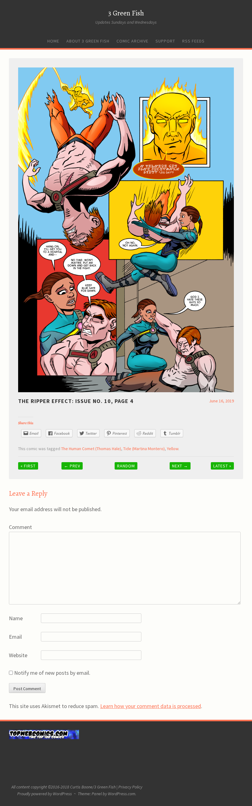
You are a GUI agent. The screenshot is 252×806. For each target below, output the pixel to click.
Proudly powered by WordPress (44, 793)
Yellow (172, 448)
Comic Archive (132, 41)
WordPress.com (121, 793)
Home (53, 41)
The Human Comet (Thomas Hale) (91, 448)
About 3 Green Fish (87, 41)
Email (15, 636)
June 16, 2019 (221, 401)
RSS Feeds (193, 41)
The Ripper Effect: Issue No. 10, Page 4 (75, 401)
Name (16, 618)
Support (165, 41)
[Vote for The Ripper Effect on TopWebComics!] (44, 737)
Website (18, 655)
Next (180, 466)
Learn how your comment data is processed (150, 706)
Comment (20, 527)
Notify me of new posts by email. (52, 672)
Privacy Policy (130, 787)
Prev (72, 466)
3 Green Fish (126, 13)
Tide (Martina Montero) (144, 448)
